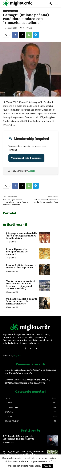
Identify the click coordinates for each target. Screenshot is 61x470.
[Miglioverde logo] (30, 328)
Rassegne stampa (10, 11)
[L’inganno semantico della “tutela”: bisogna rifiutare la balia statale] (44, 237)
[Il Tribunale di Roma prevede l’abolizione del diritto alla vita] (52, 440)
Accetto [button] (47, 466)
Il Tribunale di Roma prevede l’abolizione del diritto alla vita (18, 437)
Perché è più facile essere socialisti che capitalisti (21, 266)
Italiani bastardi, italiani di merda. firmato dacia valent (45, 201)
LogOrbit (17, 355)
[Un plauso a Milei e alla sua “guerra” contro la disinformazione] (44, 303)
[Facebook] (15, 35)
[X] (22, 35)
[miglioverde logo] (18, 3)
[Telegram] (36, 35)
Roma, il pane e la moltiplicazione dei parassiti (17, 252)
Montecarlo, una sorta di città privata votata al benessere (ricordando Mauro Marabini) (20, 285)
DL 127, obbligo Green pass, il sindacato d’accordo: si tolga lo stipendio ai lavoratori (23, 454)
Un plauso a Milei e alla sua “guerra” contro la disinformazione (21, 301)
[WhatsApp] (29, 35)
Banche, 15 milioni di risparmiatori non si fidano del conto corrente (15, 202)
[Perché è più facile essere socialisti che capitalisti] (44, 269)
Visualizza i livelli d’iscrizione (26, 158)
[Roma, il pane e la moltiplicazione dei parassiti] (44, 253)
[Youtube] (36, 348)
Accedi (31, 170)
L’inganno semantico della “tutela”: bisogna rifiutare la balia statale (21, 236)
